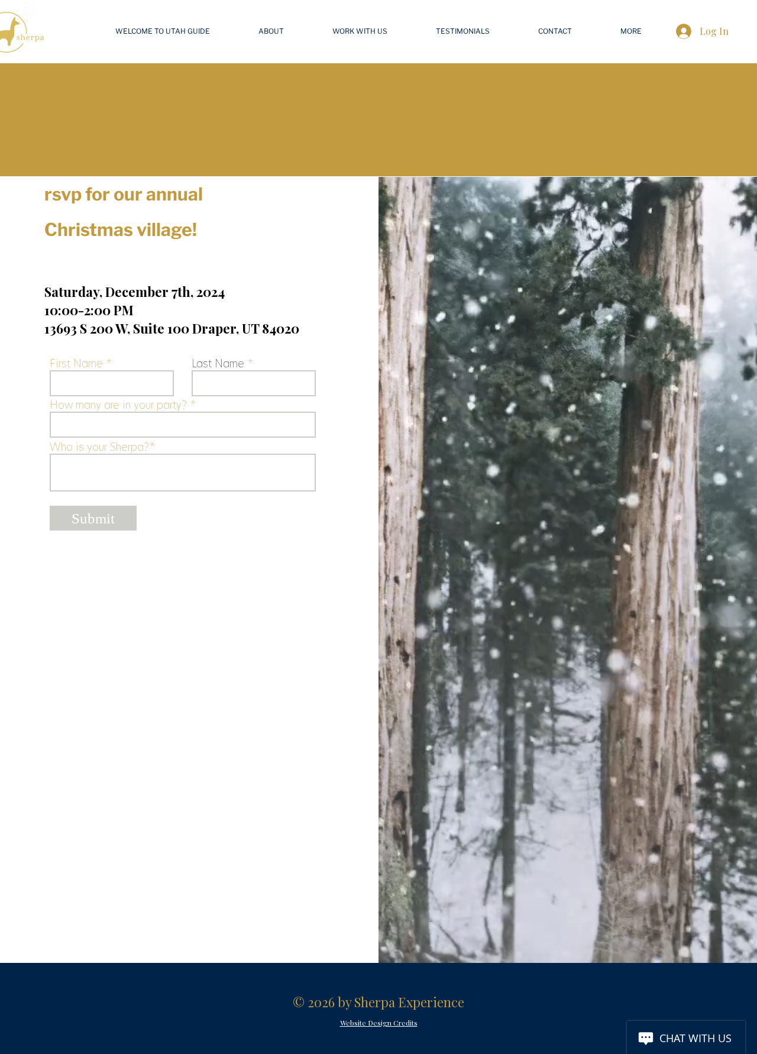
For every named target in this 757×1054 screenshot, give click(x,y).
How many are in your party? (118, 405)
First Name (76, 363)
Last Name (218, 363)
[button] (631, 31)
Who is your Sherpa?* (103, 447)
